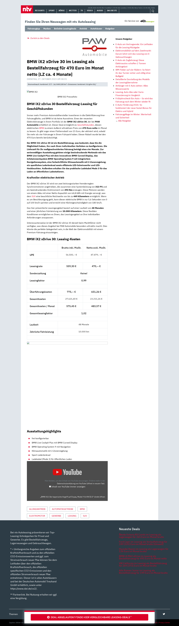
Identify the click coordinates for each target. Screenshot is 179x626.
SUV (34, 196)
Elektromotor (37, 515)
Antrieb (83, 28)
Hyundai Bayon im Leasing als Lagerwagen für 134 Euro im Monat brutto (143, 550)
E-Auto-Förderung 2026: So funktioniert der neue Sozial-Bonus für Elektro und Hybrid (134, 107)
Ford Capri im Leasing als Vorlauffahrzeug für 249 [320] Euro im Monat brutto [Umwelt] (143, 543)
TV (82, 10)
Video (90, 10)
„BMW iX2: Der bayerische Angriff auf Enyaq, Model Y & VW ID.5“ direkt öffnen (72, 497)
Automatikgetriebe (62, 509)
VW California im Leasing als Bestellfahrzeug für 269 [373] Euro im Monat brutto (143, 564)
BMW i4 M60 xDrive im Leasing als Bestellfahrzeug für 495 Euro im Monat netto (143, 557)
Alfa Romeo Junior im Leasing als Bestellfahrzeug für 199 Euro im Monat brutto (143, 571)
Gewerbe (56, 515)
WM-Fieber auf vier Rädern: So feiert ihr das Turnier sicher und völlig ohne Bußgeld (133, 72)
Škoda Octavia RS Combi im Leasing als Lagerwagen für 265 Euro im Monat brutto (141, 535)
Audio (100, 10)
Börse (62, 10)
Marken (47, 28)
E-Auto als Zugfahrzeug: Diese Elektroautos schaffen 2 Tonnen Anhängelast (131, 63)
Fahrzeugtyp (34, 28)
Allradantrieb (37, 509)
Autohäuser (96, 28)
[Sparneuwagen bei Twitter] (164, 614)
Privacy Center (164, 622)
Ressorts (40, 10)
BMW (41, 128)
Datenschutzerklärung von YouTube (81, 483)
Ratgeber (109, 28)
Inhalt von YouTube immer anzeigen (68, 486)
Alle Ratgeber (124, 120)
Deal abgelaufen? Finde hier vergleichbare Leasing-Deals (91, 617)
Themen (13, 614)
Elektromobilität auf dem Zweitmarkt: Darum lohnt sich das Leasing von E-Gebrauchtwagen (133, 53)
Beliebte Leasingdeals (65, 28)
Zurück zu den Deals (40, 38)
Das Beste (112, 10)
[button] (27, 9)
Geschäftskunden (85, 125)
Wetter (72, 10)
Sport (52, 10)
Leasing (72, 515)
